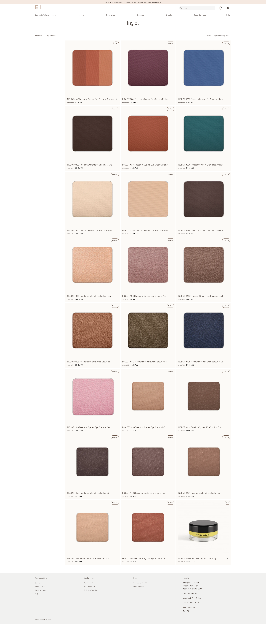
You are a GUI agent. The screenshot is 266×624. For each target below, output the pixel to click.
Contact (38, 583)
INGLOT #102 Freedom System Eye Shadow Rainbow (90, 99)
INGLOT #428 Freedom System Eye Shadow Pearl (200, 361)
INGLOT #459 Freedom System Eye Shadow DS (88, 493)
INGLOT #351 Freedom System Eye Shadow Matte (89, 230)
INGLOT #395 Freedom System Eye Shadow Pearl (89, 296)
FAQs (37, 594)
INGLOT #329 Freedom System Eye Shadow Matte (89, 165)
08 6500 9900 (189, 607)
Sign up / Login (89, 586)
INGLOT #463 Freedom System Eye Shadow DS (88, 558)
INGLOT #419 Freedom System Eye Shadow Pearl (144, 361)
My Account (88, 583)
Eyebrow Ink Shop (45, 619)
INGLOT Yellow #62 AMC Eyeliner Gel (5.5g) (197, 558)
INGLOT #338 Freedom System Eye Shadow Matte (201, 165)
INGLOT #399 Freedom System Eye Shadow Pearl (144, 296)
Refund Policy (40, 586)
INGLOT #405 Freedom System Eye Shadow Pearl (89, 361)
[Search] (181, 8)
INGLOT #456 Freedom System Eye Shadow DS (143, 427)
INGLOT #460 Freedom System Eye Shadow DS (143, 493)
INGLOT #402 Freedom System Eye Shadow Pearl (200, 296)
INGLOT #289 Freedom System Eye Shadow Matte (200, 99)
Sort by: (208, 35)
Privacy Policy (138, 586)
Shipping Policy (40, 590)
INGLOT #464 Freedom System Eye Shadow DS (143, 558)
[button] (46, 15)
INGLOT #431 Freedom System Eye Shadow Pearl (89, 427)
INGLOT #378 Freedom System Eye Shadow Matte (200, 230)
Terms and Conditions (141, 583)
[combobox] (197, 8)
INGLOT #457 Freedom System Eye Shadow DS (199, 427)
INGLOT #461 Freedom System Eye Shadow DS (199, 493)
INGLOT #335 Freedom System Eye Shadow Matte (145, 165)
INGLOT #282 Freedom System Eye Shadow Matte (145, 99)
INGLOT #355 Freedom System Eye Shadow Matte (145, 230)
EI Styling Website (90, 590)
